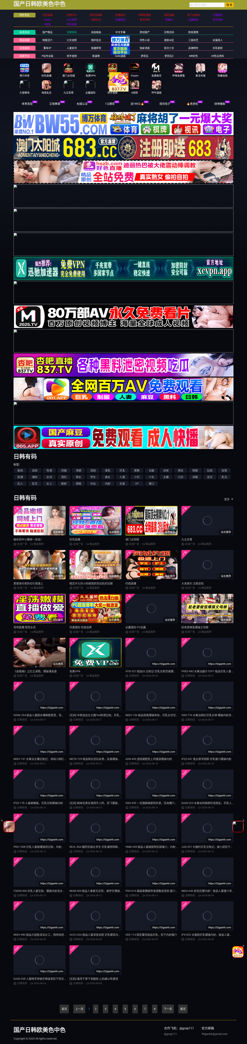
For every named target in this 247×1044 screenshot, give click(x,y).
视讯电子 (164, 103)
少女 (151, 477)
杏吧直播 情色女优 (25, 627)
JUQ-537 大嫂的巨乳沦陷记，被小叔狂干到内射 (210, 846)
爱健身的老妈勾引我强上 (28, 583)
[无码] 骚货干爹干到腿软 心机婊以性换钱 (93, 978)
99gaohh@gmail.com (215, 1034)
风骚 (64, 470)
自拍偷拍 (96, 32)
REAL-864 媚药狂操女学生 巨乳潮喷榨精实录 (96, 846)
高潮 (20, 477)
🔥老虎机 (192, 103)
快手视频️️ (72, 55)
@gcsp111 (170, 1034)
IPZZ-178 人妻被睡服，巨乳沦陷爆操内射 (38, 803)
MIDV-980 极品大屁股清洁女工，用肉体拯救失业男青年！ (48, 934)
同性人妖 (145, 40)
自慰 (224, 470)
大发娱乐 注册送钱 (192, 583)
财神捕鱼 (219, 103)
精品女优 (120, 40)
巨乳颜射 (218, 48)
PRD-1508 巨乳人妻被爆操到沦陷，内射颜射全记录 (44, 846)
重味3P (47, 48)
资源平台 (24, 55)
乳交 (224, 477)
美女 (107, 477)
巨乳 (122, 470)
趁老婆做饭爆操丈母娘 (194, 627)
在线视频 (24, 48)
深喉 (195, 477)
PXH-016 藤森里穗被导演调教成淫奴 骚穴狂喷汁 (154, 890)
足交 (209, 477)
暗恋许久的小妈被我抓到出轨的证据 (91, 583)
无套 (122, 483)
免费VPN (74, 671)
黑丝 (180, 470)
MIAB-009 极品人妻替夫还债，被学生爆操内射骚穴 (100, 890)
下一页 (168, 1008)
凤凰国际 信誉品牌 (80, 627)
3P (136, 483)
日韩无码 (169, 32)
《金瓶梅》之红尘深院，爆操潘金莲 (35, 671)
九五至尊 (186, 539)
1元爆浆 (110, 103)
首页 (64, 1008)
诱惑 (78, 470)
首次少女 (169, 48)
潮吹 (34, 477)
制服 (195, 470)
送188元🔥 (137, 103)
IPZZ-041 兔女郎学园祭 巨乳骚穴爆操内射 (206, 759)
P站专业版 (47, 55)
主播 (166, 477)
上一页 (79, 1008)
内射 (107, 483)
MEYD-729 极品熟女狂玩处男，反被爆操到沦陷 (97, 759)
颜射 (64, 483)
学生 (93, 477)
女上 (49, 483)
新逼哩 (96, 55)
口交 (180, 477)
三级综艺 (193, 40)
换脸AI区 (169, 40)
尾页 (183, 1008)
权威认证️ (82, 103)
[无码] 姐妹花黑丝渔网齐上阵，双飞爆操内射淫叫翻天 (101, 803)
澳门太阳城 (132, 539)
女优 (49, 477)
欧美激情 (193, 32)
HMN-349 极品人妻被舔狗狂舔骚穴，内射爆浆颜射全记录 (159, 846)
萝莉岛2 (169, 55)
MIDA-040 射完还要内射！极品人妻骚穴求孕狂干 (210, 890)
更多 (227, 499)
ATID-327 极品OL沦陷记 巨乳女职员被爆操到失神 (154, 671)
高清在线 (24, 32)
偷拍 (20, 470)
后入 (20, 483)
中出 (93, 483)
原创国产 (145, 32)
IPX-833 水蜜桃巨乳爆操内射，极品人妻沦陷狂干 (210, 934)
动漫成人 (218, 40)
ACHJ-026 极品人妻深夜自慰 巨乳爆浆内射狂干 (97, 934)
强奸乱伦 (96, 40)
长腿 (151, 470)
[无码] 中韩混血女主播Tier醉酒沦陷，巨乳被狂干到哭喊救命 (105, 715)
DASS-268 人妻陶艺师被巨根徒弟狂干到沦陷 (40, 978)
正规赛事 (54, 103)
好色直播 (74, 539)
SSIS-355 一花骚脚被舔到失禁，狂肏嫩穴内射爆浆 (155, 803)
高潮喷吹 (193, 48)
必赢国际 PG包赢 (135, 627)
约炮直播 (130, 583)
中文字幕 (120, 32)
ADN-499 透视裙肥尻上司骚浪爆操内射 (148, 759)
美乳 (107, 470)
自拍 (34, 470)
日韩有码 (72, 32)
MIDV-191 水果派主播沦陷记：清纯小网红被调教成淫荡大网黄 (51, 759)
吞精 (78, 483)
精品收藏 (24, 40)
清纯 (93, 470)
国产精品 (47, 32)
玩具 (209, 470)
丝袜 (166, 470)
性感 (49, 470)
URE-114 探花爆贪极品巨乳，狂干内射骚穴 (151, 934)
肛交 (34, 483)
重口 (151, 483)
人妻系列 (72, 48)
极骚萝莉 (96, 48)
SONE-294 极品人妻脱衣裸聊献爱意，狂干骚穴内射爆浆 (47, 715)
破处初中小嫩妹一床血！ (28, 539)
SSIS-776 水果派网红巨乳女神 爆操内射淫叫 (207, 715)
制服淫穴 (47, 40)
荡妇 (64, 477)
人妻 (122, 477)
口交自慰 (72, 40)
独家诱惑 (145, 48)
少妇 (137, 477)
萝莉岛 (144, 55)
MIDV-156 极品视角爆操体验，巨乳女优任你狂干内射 (157, 715)
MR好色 (193, 55)
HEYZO (120, 48)
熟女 (78, 477)
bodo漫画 (120, 55)
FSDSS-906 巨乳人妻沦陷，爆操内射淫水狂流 (41, 890)
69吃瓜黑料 (217, 55)
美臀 (137, 470)
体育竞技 (27, 103)
